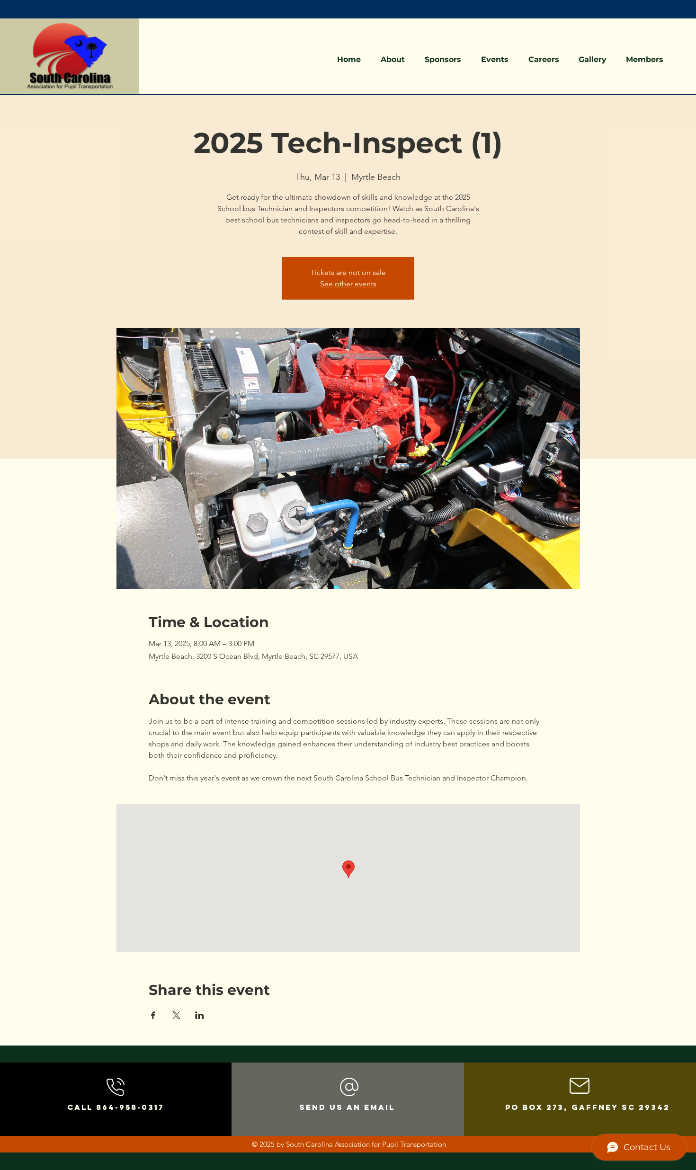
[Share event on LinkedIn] (199, 1015)
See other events (348, 283)
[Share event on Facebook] (153, 1015)
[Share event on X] (176, 1015)
